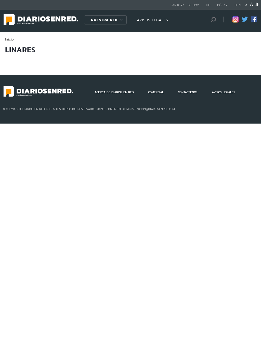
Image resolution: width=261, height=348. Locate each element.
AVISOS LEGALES (152, 19)
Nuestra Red (104, 20)
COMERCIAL (156, 92)
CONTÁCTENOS (188, 92)
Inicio (9, 39)
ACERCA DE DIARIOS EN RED (114, 92)
